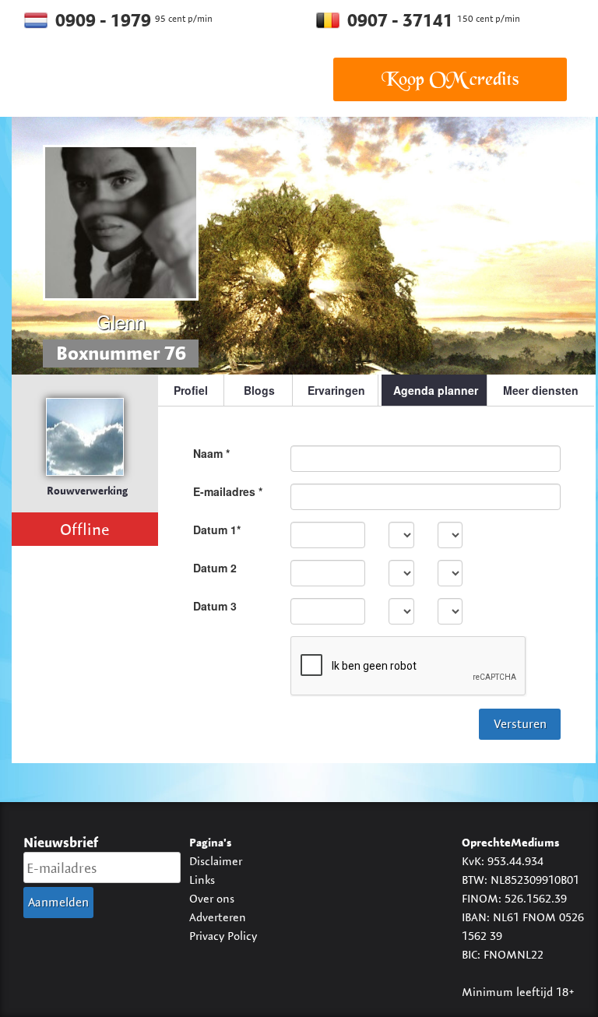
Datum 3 (215, 606)
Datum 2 (215, 567)
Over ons (211, 898)
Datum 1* (217, 529)
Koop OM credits (450, 79)
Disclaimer (215, 860)
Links (202, 879)
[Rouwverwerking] (85, 437)
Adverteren (217, 917)
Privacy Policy (223, 935)
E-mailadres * (227, 491)
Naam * (211, 453)
